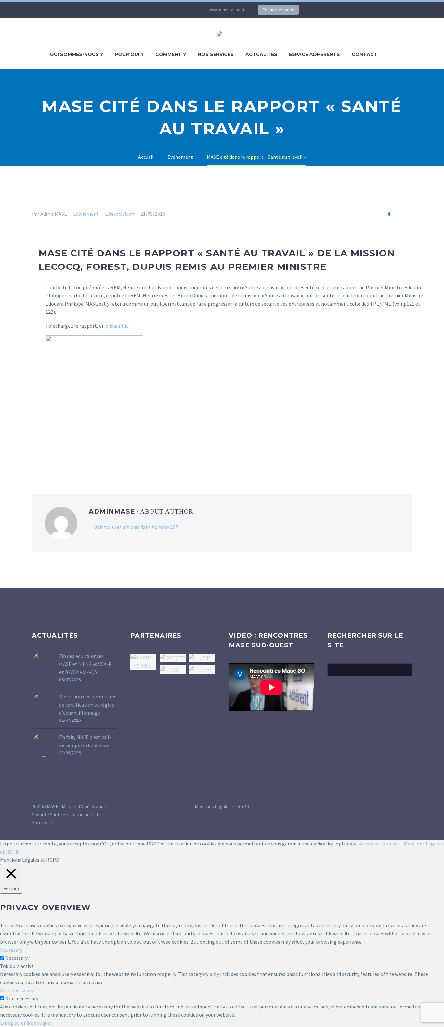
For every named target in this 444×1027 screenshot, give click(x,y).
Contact (364, 54)
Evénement (86, 213)
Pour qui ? (129, 54)
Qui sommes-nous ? (76, 54)
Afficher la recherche (405, 669)
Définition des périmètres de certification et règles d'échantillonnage (87, 704)
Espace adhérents (314, 54)
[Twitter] (158, 9)
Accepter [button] (369, 843)
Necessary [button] (11, 949)
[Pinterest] (55, 460)
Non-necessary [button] (16, 990)
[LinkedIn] (149, 9)
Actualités (261, 54)
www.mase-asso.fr (227, 10)
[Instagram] (168, 9)
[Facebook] (36, 460)
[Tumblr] (64, 460)
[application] (271, 687)
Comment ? (170, 54)
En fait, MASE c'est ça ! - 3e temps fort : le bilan (85, 741)
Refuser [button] (390, 843)
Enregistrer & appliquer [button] (26, 1023)
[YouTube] (178, 9)
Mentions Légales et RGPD (222, 806)
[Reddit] (83, 460)
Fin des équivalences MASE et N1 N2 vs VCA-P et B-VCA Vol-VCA (85, 664)
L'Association (119, 213)
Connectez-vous (278, 10)
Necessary (16, 958)
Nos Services (216, 54)
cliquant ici (118, 325)
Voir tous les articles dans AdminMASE (136, 527)
